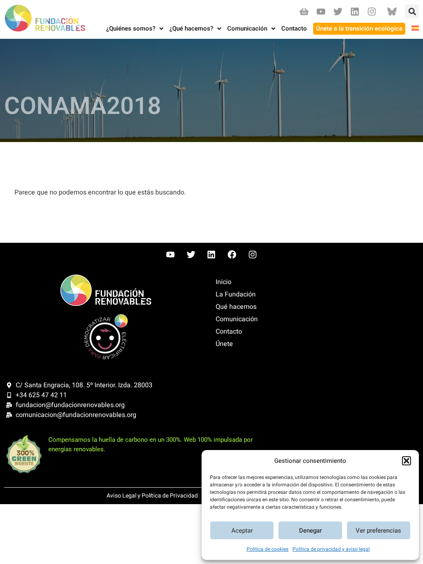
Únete (224, 344)
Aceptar (242, 530)
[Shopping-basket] (304, 11)
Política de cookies (267, 549)
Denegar (310, 530)
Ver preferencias (378, 530)
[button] (406, 461)
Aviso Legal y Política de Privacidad (152, 495)
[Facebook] (232, 255)
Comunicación (237, 319)
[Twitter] (337, 11)
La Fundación (236, 294)
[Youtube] (321, 11)
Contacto (229, 332)
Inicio (223, 282)
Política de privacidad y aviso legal (331, 549)
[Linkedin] (355, 11)
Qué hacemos (236, 307)
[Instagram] (372, 11)
